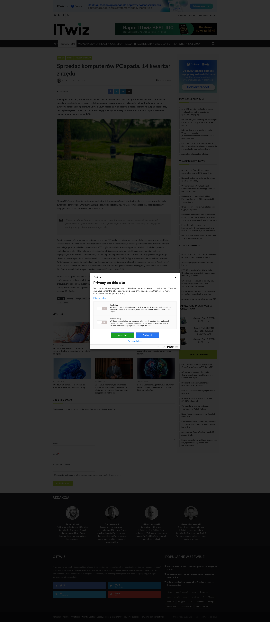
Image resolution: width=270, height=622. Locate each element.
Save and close (135, 341)
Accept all (122, 335)
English (97, 277)
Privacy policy (99, 298)
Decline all (147, 335)
